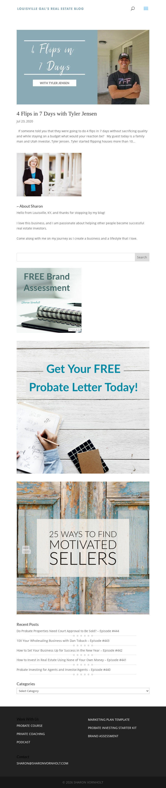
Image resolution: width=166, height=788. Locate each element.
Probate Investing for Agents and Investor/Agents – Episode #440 (63, 670)
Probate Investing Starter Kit (112, 728)
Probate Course (30, 726)
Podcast (23, 742)
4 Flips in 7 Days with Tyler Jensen (57, 114)
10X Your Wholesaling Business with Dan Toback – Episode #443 (63, 641)
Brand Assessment (103, 736)
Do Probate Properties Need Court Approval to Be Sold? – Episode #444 (68, 631)
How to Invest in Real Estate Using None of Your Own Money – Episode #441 (71, 660)
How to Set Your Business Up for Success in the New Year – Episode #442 (69, 650)
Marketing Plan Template (109, 720)
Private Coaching (31, 734)
